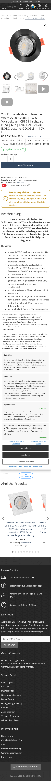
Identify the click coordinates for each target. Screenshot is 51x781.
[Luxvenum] (12, 6)
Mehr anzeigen (26, 476)
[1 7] (30, 552)
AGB (3, 744)
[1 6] (27, 552)
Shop (9, 15)
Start (3, 15)
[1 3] (18, 552)
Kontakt (5, 707)
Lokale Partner (8, 699)
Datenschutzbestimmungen (33, 632)
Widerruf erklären (10, 720)
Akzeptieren (26, 448)
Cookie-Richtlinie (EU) (11, 740)
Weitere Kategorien (36, 18)
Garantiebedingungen (11, 752)
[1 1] (12, 552)
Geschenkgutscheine (11, 695)
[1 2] (15, 552)
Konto (39, 8)
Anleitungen (7, 682)
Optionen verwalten (25, 461)
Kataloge (5, 686)
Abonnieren (9, 644)
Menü (4, 8)
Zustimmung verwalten (27, 766)
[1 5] (24, 552)
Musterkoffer (7, 690)
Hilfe (27, 8)
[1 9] (35, 552)
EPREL (23, 182)
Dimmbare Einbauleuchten (12, 18)
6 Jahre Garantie (13, 149)
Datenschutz (27, 466)
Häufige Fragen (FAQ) (11, 703)
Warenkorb (46, 6)
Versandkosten (34, 136)
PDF (18, 182)
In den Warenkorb (25, 165)
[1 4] (21, 552)
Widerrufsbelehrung (11, 748)
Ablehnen (26, 455)
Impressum (37, 466)
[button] (45, 25)
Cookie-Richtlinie (15, 466)
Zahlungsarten (8, 711)
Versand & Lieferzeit (11, 716)
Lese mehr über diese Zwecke (38, 442)
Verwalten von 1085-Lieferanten (16, 442)
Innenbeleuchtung (20, 15)
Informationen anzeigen (27, 180)
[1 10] (38, 552)
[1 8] (32, 552)
